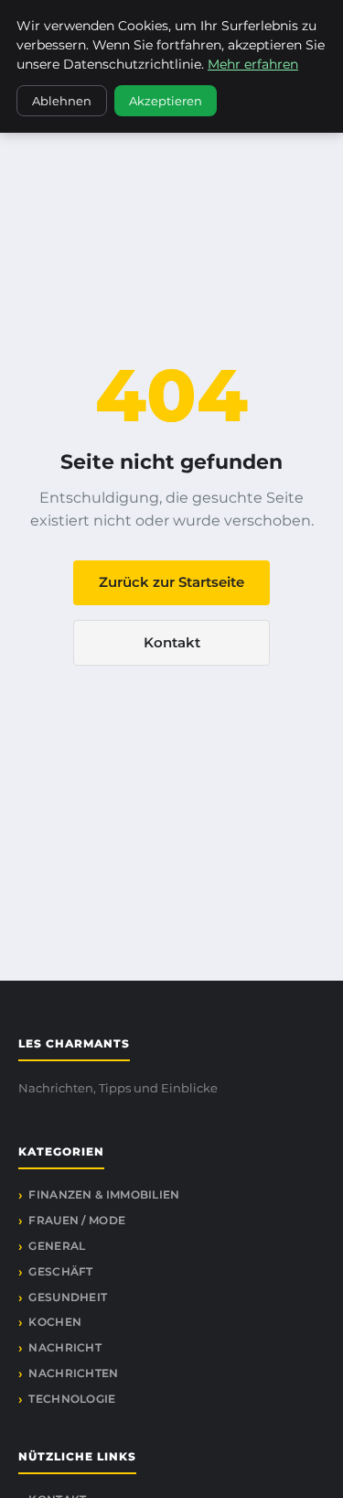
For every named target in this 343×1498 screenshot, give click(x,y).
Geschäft (60, 1271)
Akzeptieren (165, 100)
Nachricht (65, 1347)
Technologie (71, 1399)
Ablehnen (61, 100)
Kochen (54, 1322)
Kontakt (172, 642)
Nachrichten (73, 1373)
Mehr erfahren (253, 64)
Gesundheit (67, 1297)
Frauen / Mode (76, 1220)
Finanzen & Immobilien (103, 1194)
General (56, 1246)
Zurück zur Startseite (171, 582)
